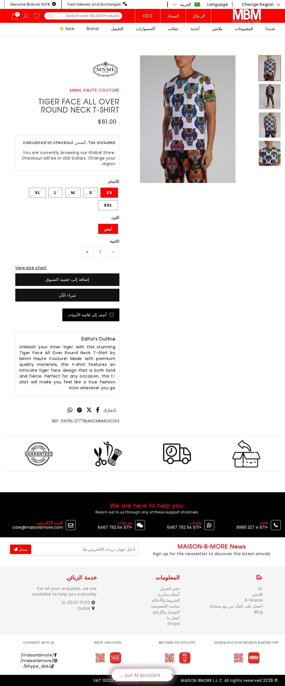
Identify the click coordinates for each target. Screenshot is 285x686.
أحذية (195, 28)
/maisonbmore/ (38, 655)
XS (109, 192)
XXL (108, 205)
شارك (108, 410)
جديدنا (270, 28)
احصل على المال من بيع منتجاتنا (236, 606)
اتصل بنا (173, 618)
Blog (258, 612)
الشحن (80, 142)
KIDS (148, 16)
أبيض (108, 229)
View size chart (31, 268)
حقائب (173, 28)
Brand (93, 28)
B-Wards (254, 600)
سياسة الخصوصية (165, 606)
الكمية (114, 241)
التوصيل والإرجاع (166, 612)
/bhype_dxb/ (37, 666)
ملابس (217, 28)
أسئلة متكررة (169, 594)
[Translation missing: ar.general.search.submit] (50, 16)
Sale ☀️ (66, 28)
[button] (186, 4)
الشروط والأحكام (166, 600)
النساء (173, 16)
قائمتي (257, 594)
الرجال (198, 16)
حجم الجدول (170, 588)
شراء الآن (67, 295)
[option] (187, 119)
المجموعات (244, 28)
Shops (173, 623)
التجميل (117, 28)
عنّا (260, 588)
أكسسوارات (145, 28)
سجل (23, 549)
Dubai (84, 608)
